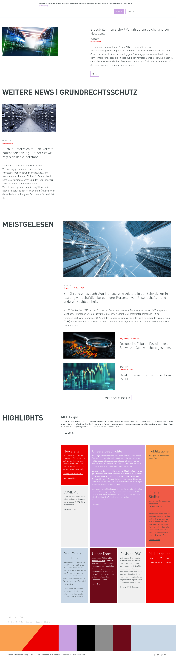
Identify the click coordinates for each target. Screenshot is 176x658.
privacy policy (43, 5)
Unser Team (96, 584)
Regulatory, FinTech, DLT (73, 288)
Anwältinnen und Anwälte (102, 559)
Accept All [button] (119, 11)
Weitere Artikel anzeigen (117, 397)
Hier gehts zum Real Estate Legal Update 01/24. (74, 563)
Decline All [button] (131, 11)
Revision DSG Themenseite (131, 586)
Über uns (95, 504)
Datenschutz (95, 41)
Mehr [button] (94, 74)
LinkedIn (167, 562)
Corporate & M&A (127, 369)
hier (81, 588)
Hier (150, 455)
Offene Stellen (154, 539)
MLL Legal (68, 432)
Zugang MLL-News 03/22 (73, 473)
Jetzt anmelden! (69, 478)
